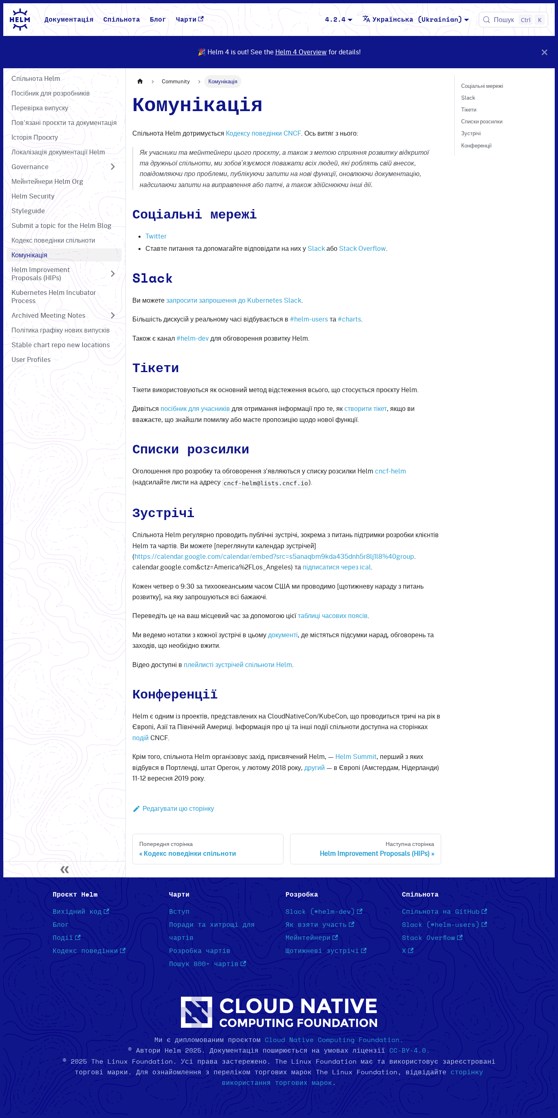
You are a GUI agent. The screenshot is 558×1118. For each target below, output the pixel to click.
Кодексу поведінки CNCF (263, 133)
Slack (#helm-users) (441, 925)
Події (63, 938)
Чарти (186, 19)
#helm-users (309, 319)
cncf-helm (390, 471)
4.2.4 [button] (335, 19)
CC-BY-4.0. (409, 1050)
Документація (69, 19)
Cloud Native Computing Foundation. (334, 1040)
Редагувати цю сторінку (178, 808)
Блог (158, 19)
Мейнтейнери (308, 938)
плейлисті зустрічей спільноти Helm (238, 665)
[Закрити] (544, 52)
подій (140, 738)
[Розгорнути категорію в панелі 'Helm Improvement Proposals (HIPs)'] (113, 273)
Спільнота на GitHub (441, 911)
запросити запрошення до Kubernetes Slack (233, 300)
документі (283, 635)
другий (314, 767)
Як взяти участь (316, 925)
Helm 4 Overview (301, 52)
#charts (349, 319)
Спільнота (121, 19)
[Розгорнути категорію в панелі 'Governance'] (113, 166)
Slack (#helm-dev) (320, 911)
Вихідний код (77, 911)
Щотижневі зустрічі (322, 951)
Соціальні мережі (482, 86)
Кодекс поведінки (85, 951)
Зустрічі (471, 133)
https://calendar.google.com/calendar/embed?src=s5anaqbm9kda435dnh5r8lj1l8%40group (274, 556)
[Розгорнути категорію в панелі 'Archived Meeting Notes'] (113, 315)
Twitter (156, 236)
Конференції (476, 145)
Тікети (468, 109)
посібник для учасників (195, 408)
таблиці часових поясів (333, 615)
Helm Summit (356, 756)
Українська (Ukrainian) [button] (417, 19)
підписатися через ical (337, 567)
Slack (316, 248)
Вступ (179, 911)
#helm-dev (192, 338)
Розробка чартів (199, 951)
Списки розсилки (481, 121)
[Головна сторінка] (140, 81)
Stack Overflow (362, 248)
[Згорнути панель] (64, 869)
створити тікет (365, 408)
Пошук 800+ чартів (204, 964)
